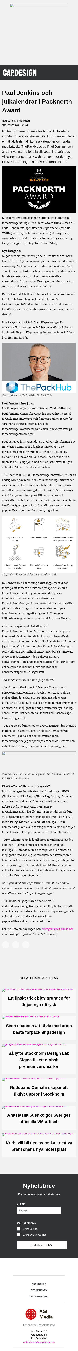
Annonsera (39, 1284)
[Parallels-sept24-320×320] (39, 6)
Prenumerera (42, 1245)
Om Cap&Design (39, 1296)
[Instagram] (39, 1267)
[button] (70, 72)
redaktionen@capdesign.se (39, 1341)
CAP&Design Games (34, 1234)
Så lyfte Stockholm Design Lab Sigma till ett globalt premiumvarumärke (39, 1060)
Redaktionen (39, 1290)
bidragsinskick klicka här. (58, 929)
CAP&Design (30, 1228)
